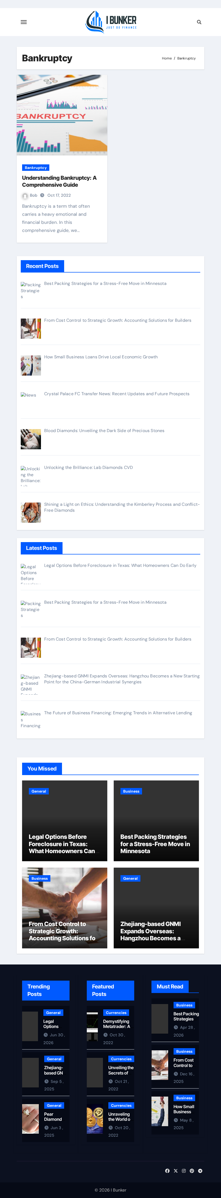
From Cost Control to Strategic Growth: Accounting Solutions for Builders (63, 934)
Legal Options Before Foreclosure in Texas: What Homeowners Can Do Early (62, 847)
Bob (34, 195)
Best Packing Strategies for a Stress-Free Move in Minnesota (155, 843)
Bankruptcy (36, 167)
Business (131, 791)
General (39, 791)
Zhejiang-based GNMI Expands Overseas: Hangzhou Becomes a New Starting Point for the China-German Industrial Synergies (156, 941)
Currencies (116, 1012)
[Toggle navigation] (23, 22)
